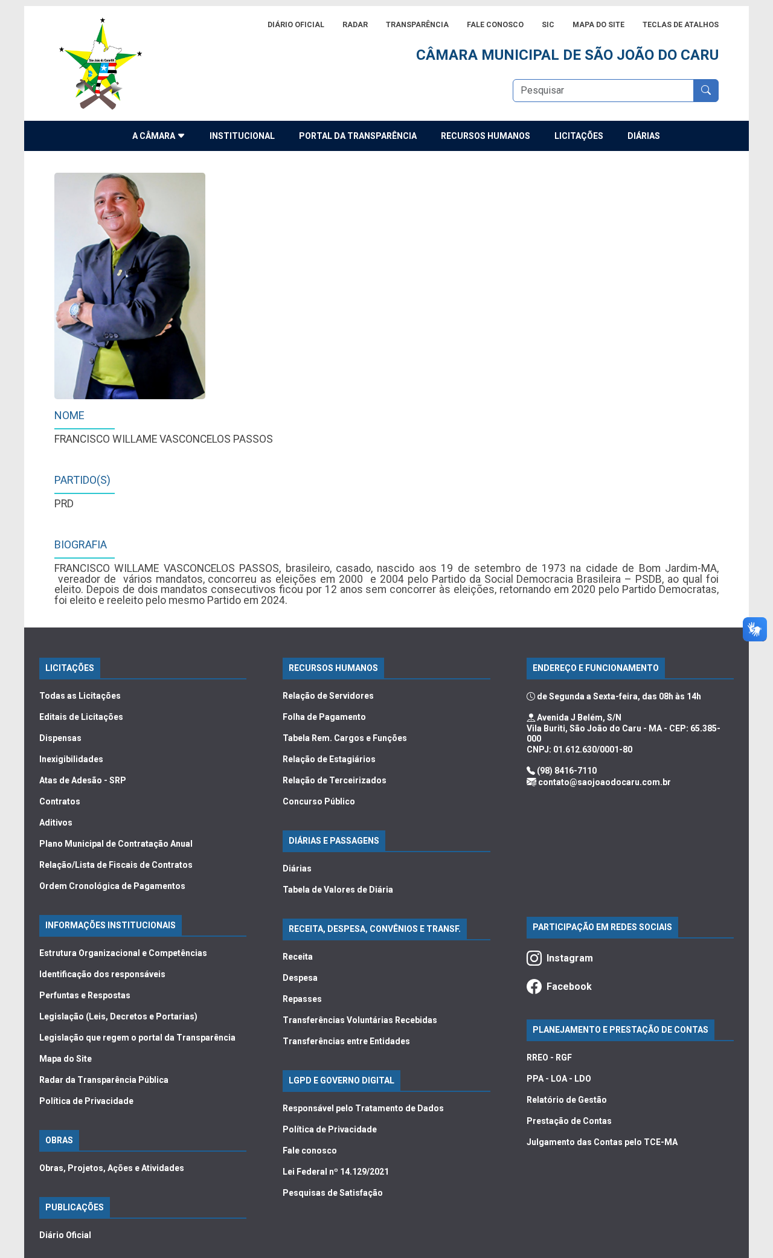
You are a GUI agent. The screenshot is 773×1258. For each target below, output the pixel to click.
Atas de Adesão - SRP (82, 780)
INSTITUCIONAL (242, 136)
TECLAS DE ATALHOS (681, 25)
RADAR (355, 25)
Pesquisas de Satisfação (333, 1193)
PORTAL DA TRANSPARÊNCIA (358, 136)
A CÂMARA (154, 136)
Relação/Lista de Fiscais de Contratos (116, 865)
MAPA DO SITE (598, 25)
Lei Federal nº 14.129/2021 (336, 1171)
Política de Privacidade (86, 1101)
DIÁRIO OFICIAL (296, 25)
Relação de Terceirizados (334, 780)
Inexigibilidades (71, 759)
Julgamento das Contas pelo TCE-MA (602, 1142)
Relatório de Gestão (567, 1100)
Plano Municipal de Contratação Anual (116, 844)
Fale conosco (310, 1150)
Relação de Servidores (328, 696)
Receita (298, 956)
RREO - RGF (549, 1057)
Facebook (569, 986)
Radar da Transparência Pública (103, 1080)
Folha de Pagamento (324, 717)
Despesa (300, 978)
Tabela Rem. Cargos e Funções (345, 738)
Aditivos (55, 822)
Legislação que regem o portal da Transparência (137, 1037)
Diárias (297, 868)
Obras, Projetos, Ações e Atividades (111, 1168)
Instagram (570, 958)
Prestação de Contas (569, 1121)
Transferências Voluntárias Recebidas (360, 1020)
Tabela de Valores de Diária (338, 889)
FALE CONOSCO (495, 25)
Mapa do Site (65, 1059)
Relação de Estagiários (329, 759)
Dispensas (60, 738)
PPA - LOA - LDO (559, 1078)
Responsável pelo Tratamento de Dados (363, 1108)
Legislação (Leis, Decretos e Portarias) (118, 1016)
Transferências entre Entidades (346, 1041)
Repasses (302, 999)
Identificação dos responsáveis (102, 974)
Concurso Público (319, 801)
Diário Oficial (65, 1235)
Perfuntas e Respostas (84, 995)
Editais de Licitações (81, 717)
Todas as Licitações (80, 696)
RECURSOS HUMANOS (485, 136)
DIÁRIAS (643, 136)
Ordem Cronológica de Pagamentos (112, 886)
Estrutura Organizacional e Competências (123, 953)
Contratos (59, 801)
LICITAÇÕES (578, 136)
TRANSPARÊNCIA (417, 25)
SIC (548, 25)
